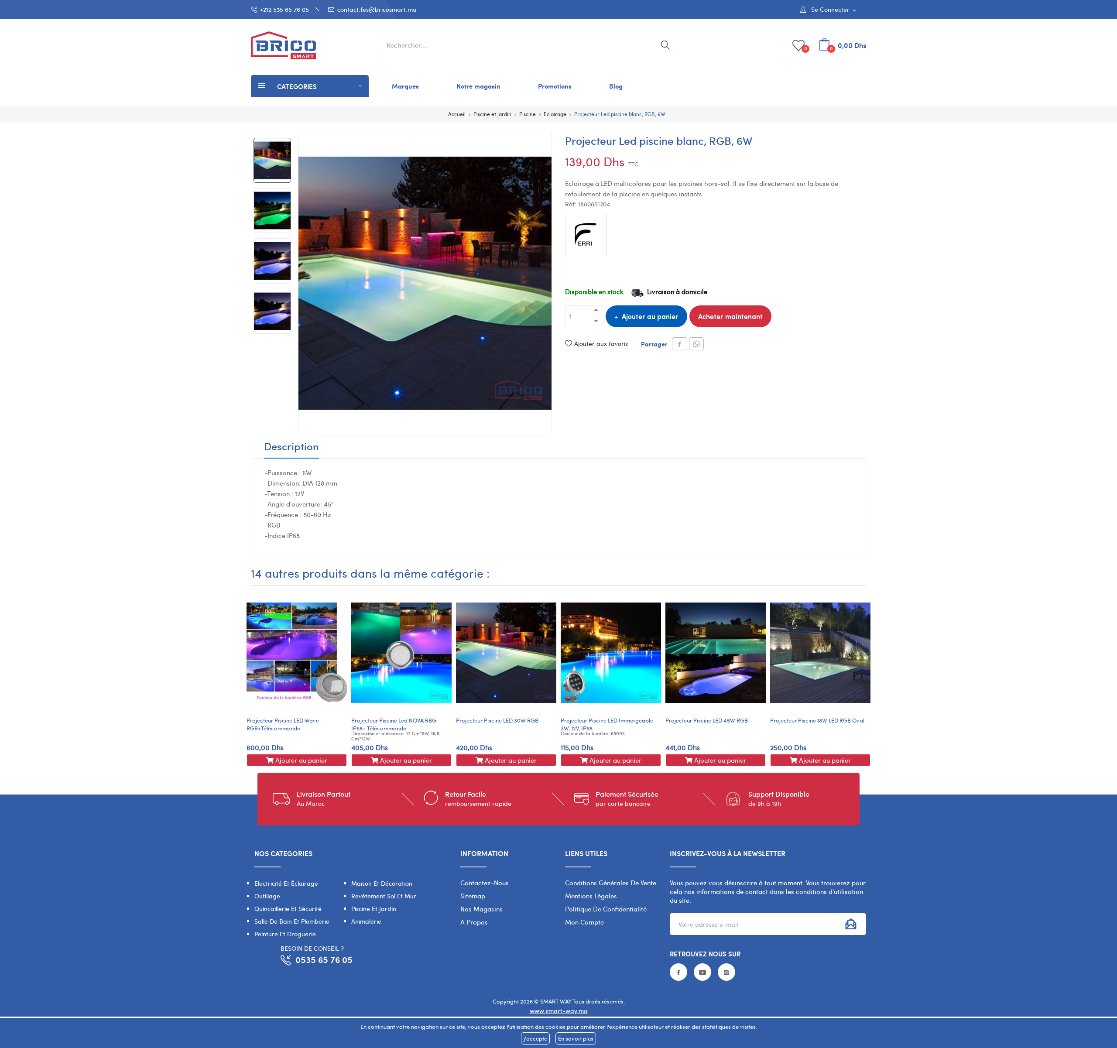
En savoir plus (575, 1038)
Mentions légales (591, 895)
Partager (679, 343)
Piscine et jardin (373, 908)
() (805, 48)
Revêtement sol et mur (383, 896)
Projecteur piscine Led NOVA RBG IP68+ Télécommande (393, 724)
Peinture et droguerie (285, 934)
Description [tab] (291, 447)
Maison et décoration (381, 883)
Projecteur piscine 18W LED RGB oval (817, 720)
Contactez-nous (484, 882)
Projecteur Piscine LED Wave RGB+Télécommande (283, 724)
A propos (474, 922)
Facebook (678, 972)
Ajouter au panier (650, 316)
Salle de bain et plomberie (291, 921)
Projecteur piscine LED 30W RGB (497, 720)
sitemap (472, 895)
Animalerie (366, 921)
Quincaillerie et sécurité (288, 908)
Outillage (267, 896)
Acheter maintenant (730, 316)
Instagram (726, 972)
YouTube (702, 972)
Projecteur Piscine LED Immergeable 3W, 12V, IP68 (607, 724)
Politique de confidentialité (606, 908)
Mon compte (584, 922)
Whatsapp (696, 343)
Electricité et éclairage (286, 883)
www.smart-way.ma (559, 1011)
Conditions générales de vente (610, 882)
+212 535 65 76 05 (284, 9)
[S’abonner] (851, 924)
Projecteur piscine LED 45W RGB (706, 720)
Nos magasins (481, 908)
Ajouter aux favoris (601, 343)
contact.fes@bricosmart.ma (377, 9)
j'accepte (535, 1038)
